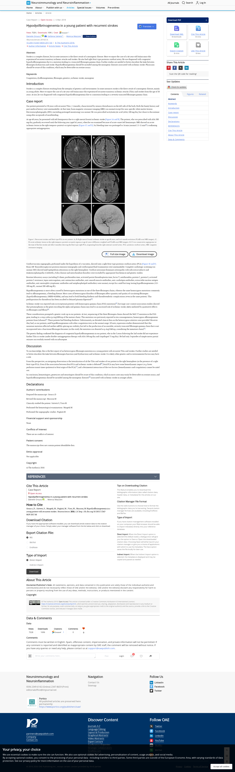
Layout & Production (98, 732)
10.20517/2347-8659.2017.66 (39, 42)
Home (29, 7)
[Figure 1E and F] (149, 264)
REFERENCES (36, 477)
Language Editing (97, 729)
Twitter (158, 690)
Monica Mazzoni (74, 36)
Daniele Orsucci (34, 36)
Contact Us (93, 682)
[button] (146, 26)
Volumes (100, 7)
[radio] (68, 538)
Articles (70, 7)
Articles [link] (38, 13)
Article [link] (48, 13)
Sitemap (92, 685)
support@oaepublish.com (101, 648)
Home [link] (29, 13)
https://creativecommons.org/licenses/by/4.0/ (58, 604)
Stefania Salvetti (55, 36)
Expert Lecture (95, 741)
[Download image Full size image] (93, 185)
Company (31, 736)
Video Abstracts (96, 738)
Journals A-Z (94, 726)
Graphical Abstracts (98, 735)
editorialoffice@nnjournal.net (41, 689)
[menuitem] (29, 8)
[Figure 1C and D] (86, 125)
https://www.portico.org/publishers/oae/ (60, 706)
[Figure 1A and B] (112, 119)
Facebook (159, 686)
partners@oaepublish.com (40, 733)
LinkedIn (158, 682)
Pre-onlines (113, 7)
